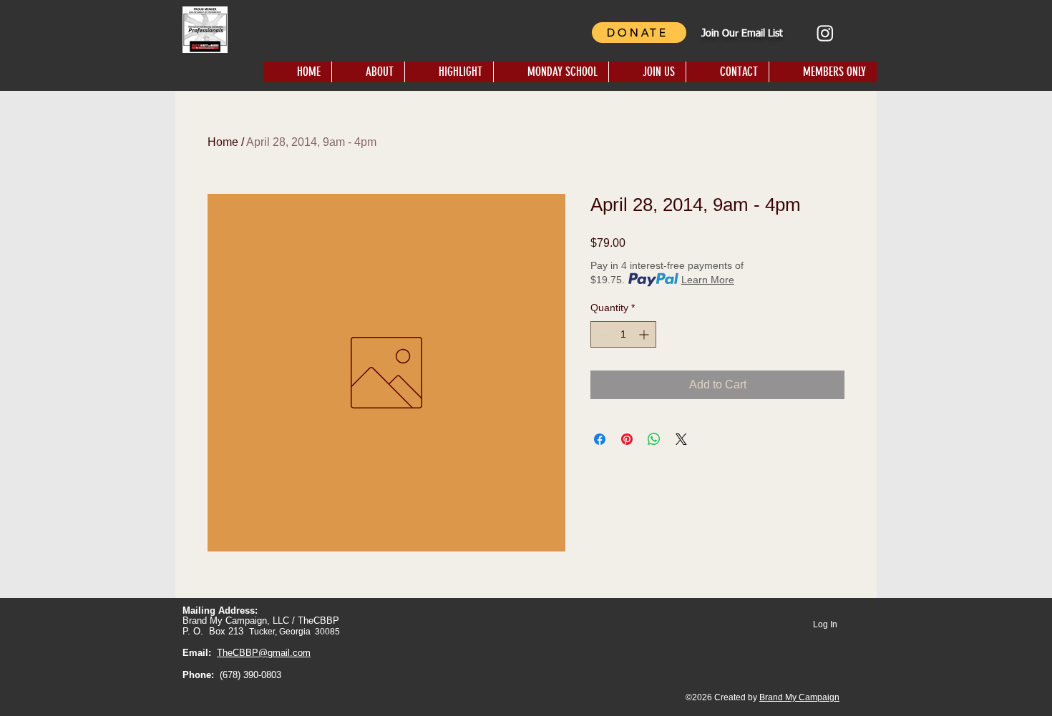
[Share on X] (681, 439)
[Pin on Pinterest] (626, 439)
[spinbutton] (623, 334)
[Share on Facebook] (599, 439)
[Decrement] (601, 334)
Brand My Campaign (799, 697)
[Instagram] (825, 33)
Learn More (707, 279)
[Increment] (645, 334)
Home (223, 142)
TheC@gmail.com (264, 652)
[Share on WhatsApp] (654, 439)
